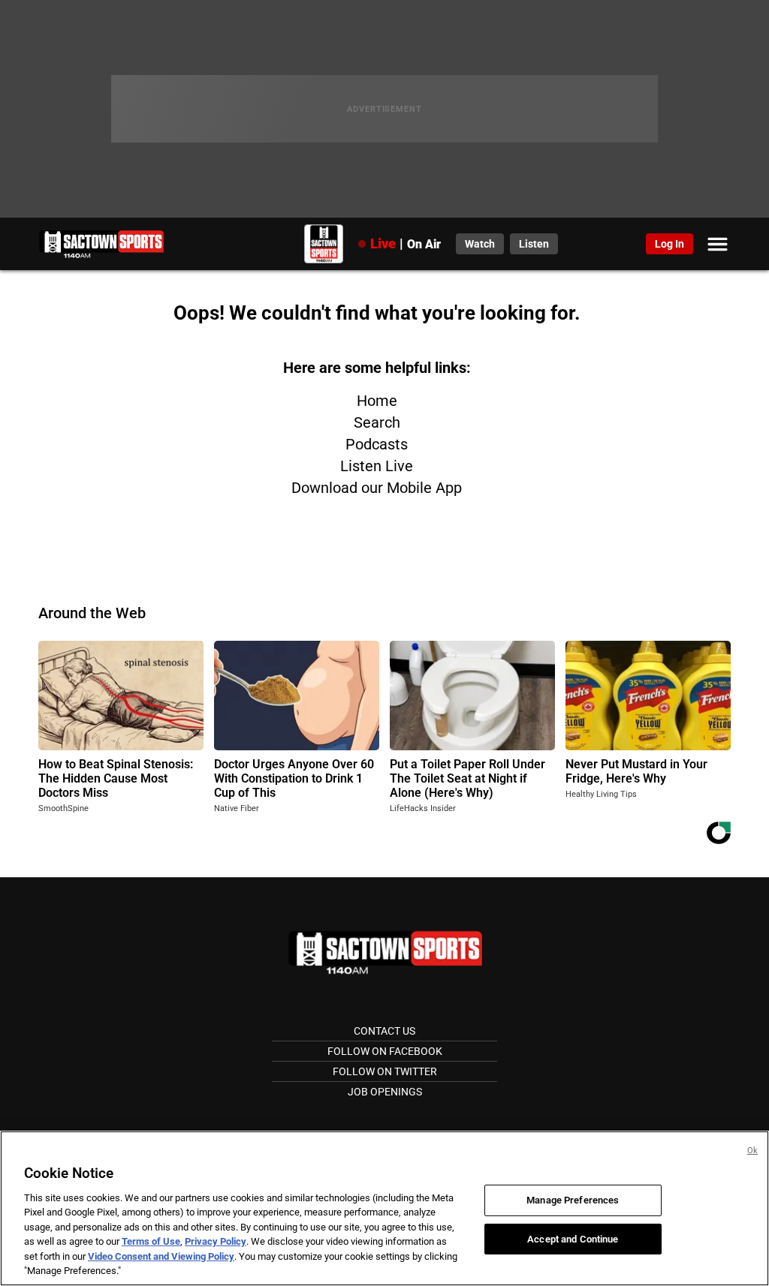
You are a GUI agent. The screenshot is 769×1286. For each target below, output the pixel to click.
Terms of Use (151, 1241)
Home (377, 401)
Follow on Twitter (385, 1071)
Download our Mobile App (376, 488)
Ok (752, 1150)
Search (377, 422)
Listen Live (376, 466)
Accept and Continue (572, 1238)
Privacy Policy (215, 1241)
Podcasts (376, 444)
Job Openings (385, 1092)
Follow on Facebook (384, 1051)
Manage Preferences (572, 1200)
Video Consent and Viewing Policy (161, 1256)
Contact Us (384, 1031)
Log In (669, 244)
